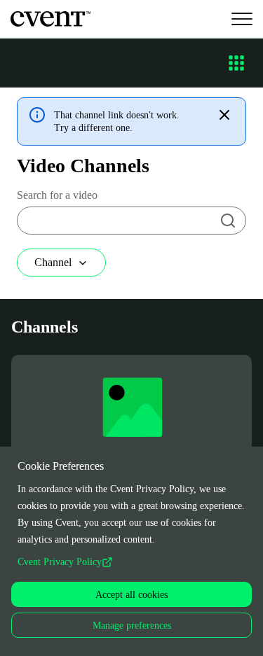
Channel (53, 262)
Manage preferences (132, 625)
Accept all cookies (131, 594)
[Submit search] (228, 220)
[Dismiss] (224, 114)
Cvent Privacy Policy (60, 562)
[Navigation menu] (236, 63)
